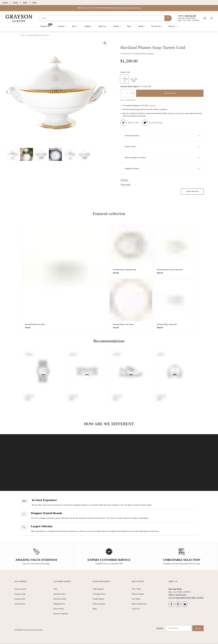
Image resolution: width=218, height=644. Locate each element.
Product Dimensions (132, 136)
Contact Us (136, 609)
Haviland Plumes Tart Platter (123, 324)
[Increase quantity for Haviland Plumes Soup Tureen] (132, 93)
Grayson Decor (19, 604)
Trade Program (98, 589)
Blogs (95, 609)
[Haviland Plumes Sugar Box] (175, 300)
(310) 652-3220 (180, 595)
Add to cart (170, 93)
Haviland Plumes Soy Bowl (35, 324)
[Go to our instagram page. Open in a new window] (178, 604)
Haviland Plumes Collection (144, 53)
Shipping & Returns (132, 168)
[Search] (168, 18)
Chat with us (192, 191)
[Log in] (205, 18)
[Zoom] (105, 43)
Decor (34, 2)
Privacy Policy (58, 609)
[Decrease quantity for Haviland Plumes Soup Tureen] (122, 93)
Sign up (198, 628)
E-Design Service (99, 594)
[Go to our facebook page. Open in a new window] (171, 604)
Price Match (136, 599)
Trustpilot (159, 628)
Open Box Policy (59, 594)
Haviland (126, 53)
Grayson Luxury (20, 589)
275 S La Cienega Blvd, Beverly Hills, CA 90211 (186, 598)
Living (15, 2)
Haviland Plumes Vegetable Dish (124, 270)
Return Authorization (139, 604)
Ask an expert (125, 184)
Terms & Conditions (60, 614)
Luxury (5, 2)
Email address (173, 628)
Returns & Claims (59, 599)
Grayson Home (19, 599)
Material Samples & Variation (135, 158)
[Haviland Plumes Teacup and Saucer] (175, 245)
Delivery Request (99, 604)
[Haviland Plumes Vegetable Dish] (131, 245)
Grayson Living (20, 594)
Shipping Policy (59, 604)
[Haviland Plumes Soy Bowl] (65, 272)
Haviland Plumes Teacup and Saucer (170, 270)
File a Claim (136, 589)
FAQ (55, 589)
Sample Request (98, 599)
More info (152, 105)
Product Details (130, 147)
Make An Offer (133, 123)
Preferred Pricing (155, 123)
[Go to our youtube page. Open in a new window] (185, 604)
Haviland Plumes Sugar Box (167, 324)
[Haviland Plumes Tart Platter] (131, 300)
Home (25, 2)
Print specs (124, 180)
